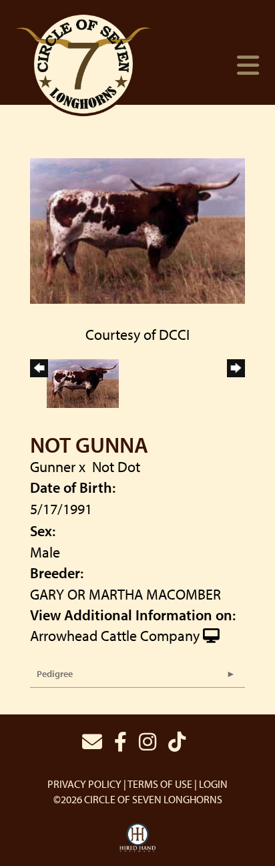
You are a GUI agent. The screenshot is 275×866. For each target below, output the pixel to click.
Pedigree (55, 674)
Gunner (52, 466)
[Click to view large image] (137, 229)
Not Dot (116, 466)
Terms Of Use (159, 784)
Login (213, 784)
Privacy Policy (84, 784)
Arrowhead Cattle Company (115, 635)
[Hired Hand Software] (137, 838)
